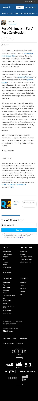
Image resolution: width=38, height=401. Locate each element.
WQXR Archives (7, 272)
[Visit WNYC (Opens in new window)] (9, 364)
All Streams (14, 13)
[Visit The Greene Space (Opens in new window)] (28, 378)
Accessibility (23, 338)
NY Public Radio (7, 310)
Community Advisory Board (8, 307)
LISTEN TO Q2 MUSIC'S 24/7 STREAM (13, 185)
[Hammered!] (4, 22)
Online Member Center (9, 295)
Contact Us (6, 293)
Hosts (4, 259)
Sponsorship (6, 303)
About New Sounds (25, 262)
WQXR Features (7, 267)
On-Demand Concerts (26, 257)
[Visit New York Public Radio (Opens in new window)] (19, 352)
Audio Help (6, 290)
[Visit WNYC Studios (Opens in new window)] (29, 365)
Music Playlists (7, 251)
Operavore (6, 270)
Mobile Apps (6, 282)
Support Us (6, 285)
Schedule (32, 13)
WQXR (12, 187)
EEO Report (20, 343)
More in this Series (29, 202)
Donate (20, 7)
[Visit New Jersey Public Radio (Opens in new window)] (10, 378)
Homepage (23, 251)
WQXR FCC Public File (8, 343)
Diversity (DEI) (7, 301)
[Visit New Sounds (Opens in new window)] (28, 371)
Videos (5, 265)
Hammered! (12, 24)
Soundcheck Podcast (26, 259)
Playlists (22, 254)
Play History (24, 13)
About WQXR (6, 287)
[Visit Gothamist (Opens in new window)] (19, 365)
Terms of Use (6, 338)
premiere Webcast (25, 77)
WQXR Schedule (7, 254)
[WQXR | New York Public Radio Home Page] (6, 7)
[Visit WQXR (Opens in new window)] (10, 371)
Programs (5, 257)
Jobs (4, 298)
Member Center (30, 7)
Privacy (15, 338)
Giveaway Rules (7, 313)
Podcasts (5, 262)
